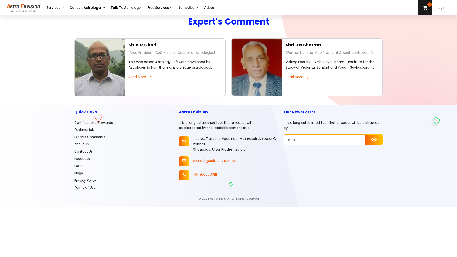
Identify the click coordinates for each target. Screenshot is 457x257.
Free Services (158, 7)
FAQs (78, 166)
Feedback (82, 159)
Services (53, 7)
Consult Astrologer (86, 7)
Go (374, 139)
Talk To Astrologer (126, 7)
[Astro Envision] (23, 8)
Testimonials (84, 130)
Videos (209, 7)
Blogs (78, 173)
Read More (137, 76)
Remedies (186, 7)
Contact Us (83, 151)
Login (441, 7)
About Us (81, 144)
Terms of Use (85, 187)
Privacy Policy (85, 180)
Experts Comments (89, 137)
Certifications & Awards (93, 122)
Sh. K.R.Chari (142, 45)
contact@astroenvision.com (215, 160)
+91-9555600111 (205, 174)
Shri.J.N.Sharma (303, 45)
